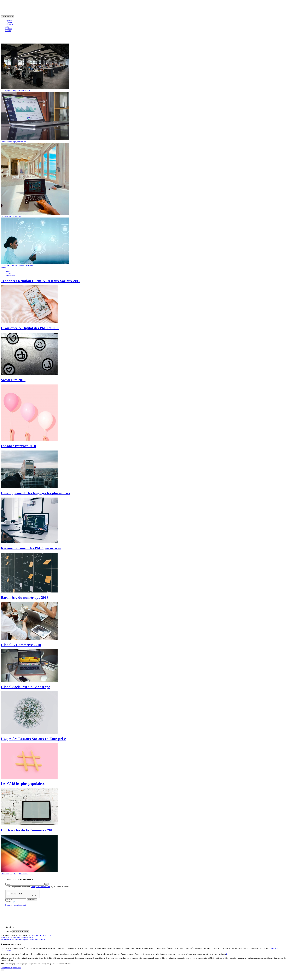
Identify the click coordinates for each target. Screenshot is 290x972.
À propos (8, 20)
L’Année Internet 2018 (18, 446)
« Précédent (5, 874)
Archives (8, 931)
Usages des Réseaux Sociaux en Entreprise (33, 739)
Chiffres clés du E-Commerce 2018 (27, 830)
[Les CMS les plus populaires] (29, 825)
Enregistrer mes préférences (11, 968)
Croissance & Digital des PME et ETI (30, 328)
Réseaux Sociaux (31, 939)
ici (227, 954)
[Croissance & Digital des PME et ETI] (29, 374)
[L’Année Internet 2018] (29, 487)
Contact (8, 31)
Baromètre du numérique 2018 (24, 597)
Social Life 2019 (13, 380)
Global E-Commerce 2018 (21, 645)
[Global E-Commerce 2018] (29, 681)
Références (9, 25)
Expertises (9, 23)
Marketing (21, 939)
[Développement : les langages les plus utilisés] (29, 542)
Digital (7, 271)
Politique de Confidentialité (40, 887)
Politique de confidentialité (10, 937)
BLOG (3, 267)
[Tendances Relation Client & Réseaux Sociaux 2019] (29, 322)
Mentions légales (27, 937)
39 (20, 874)
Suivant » (24, 874)
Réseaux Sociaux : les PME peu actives (31, 548)
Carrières (8, 29)
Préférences (41, 939)
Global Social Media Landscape (25, 687)
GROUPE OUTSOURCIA (41, 935)
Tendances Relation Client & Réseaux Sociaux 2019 (40, 281)
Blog (7, 27)
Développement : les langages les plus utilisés (35, 493)
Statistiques (13, 939)
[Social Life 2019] (29, 440)
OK (46, 884)
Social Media (10, 275)
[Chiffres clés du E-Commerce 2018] (29, 872)
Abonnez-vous (19, 880)
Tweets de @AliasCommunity (16, 905)
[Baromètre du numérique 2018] (29, 639)
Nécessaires (5, 939)
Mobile (8, 273)
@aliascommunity (17, 902)
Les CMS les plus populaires (23, 784)
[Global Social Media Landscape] (29, 733)
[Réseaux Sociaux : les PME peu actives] (29, 592)
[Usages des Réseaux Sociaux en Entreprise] (29, 778)
